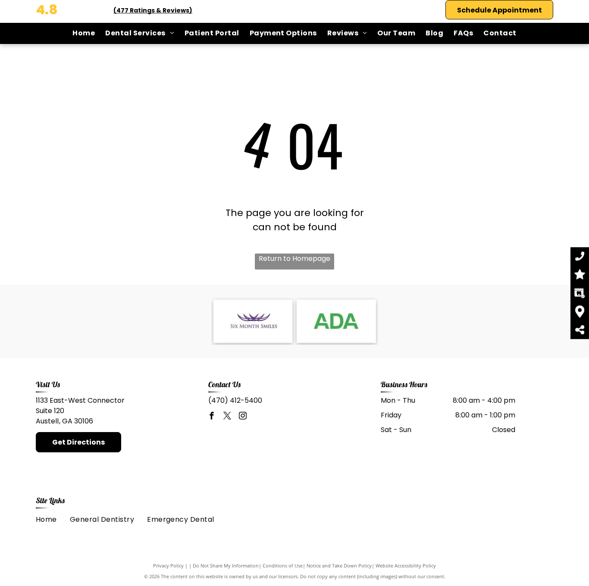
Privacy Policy (168, 565)
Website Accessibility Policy (406, 565)
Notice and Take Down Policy (339, 565)
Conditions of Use (283, 565)
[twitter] (227, 416)
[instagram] (242, 416)
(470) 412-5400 (235, 400)
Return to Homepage (294, 258)
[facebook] (211, 416)
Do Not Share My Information (226, 565)
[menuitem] (83, 33)
